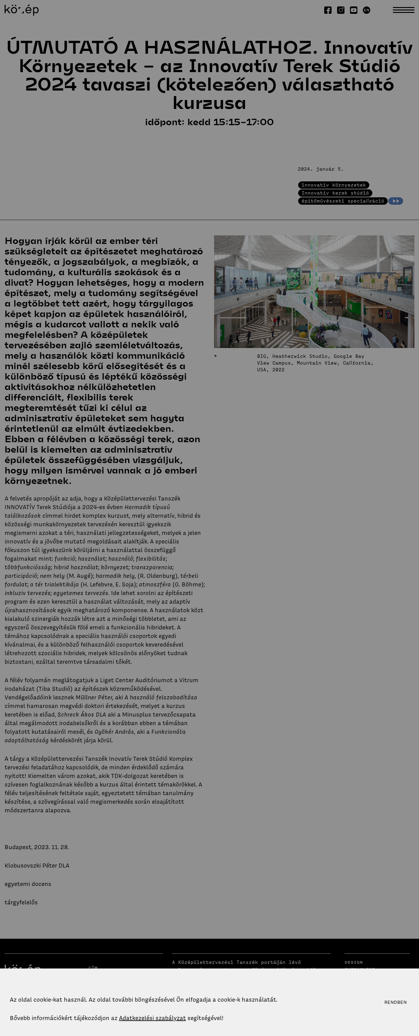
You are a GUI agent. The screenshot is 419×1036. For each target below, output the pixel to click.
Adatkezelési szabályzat (152, 1018)
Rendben (395, 1002)
